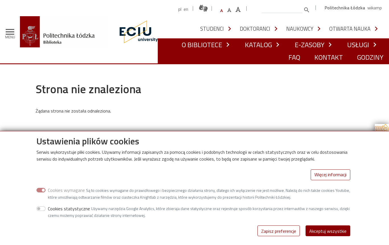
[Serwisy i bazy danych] (382, 130)
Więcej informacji (330, 174)
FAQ (294, 57)
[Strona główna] (66, 20)
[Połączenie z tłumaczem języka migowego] (203, 8)
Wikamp (374, 7)
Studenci (212, 29)
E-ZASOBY (309, 45)
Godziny (370, 57)
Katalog (258, 45)
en (186, 9)
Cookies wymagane (66, 190)
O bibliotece (202, 45)
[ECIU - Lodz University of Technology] (137, 31)
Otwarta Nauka (349, 29)
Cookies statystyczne (69, 208)
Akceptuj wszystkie (328, 230)
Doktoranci (255, 29)
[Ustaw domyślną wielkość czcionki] (221, 10)
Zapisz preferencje (278, 230)
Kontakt (328, 57)
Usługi (358, 45)
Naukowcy (299, 29)
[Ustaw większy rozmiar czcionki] (229, 10)
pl (179, 9)
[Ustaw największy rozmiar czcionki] (238, 9)
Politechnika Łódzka (345, 7)
